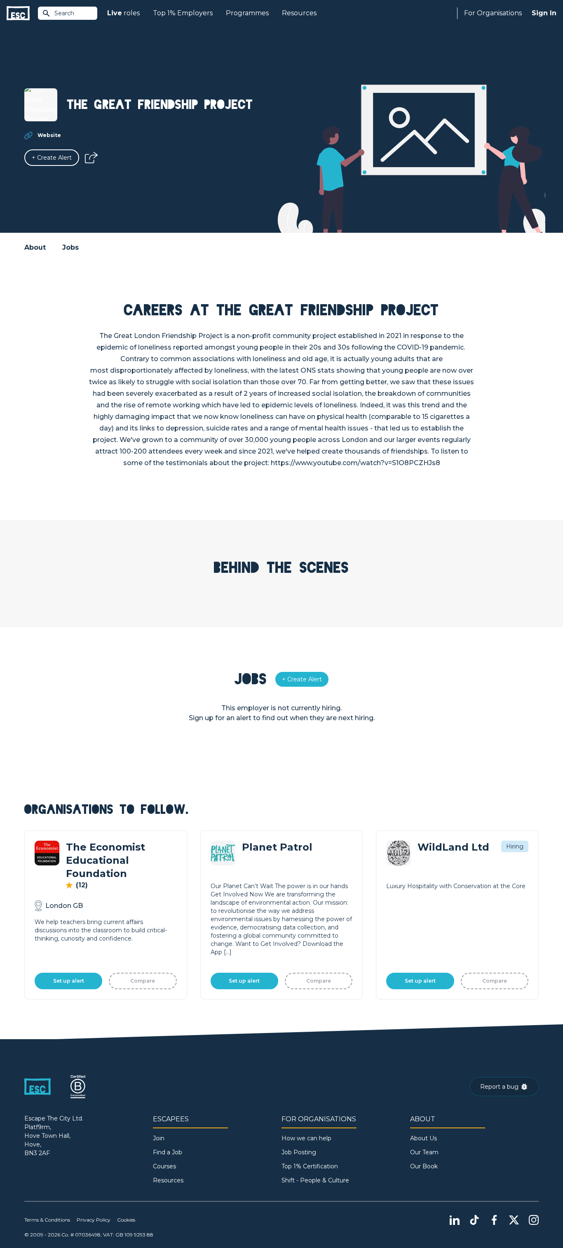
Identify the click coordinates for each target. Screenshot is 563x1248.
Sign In (544, 13)
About (35, 247)
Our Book (424, 1166)
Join (158, 1138)
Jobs (70, 247)
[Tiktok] (474, 1220)
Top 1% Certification (310, 1166)
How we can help (306, 1138)
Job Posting (299, 1152)
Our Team (424, 1152)
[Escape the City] (18, 13)
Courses (164, 1166)
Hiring (514, 846)
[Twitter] (514, 1220)
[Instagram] (534, 1220)
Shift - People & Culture (315, 1180)
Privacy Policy (93, 1220)
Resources (299, 13)
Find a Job (167, 1152)
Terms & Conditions (47, 1220)
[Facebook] (494, 1220)
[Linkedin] (455, 1220)
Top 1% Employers (183, 13)
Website (49, 135)
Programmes (247, 13)
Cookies (126, 1220)
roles (123, 13)
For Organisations (493, 13)
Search (64, 13)
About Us (423, 1138)
